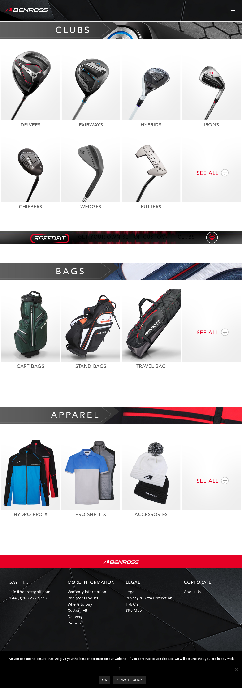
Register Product (83, 598)
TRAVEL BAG (151, 366)
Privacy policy (129, 680)
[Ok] (236, 669)
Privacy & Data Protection (149, 598)
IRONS (211, 125)
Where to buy (80, 604)
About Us (192, 591)
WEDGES (90, 207)
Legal (130, 591)
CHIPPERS (30, 207)
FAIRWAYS (91, 125)
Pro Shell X (90, 514)
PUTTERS (151, 207)
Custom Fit (78, 610)
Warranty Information (87, 591)
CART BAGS (30, 366)
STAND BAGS (90, 366)
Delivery (75, 617)
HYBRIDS (151, 125)
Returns (75, 623)
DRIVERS (31, 125)
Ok (104, 680)
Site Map (134, 610)
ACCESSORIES (151, 514)
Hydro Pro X (31, 514)
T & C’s (132, 604)
